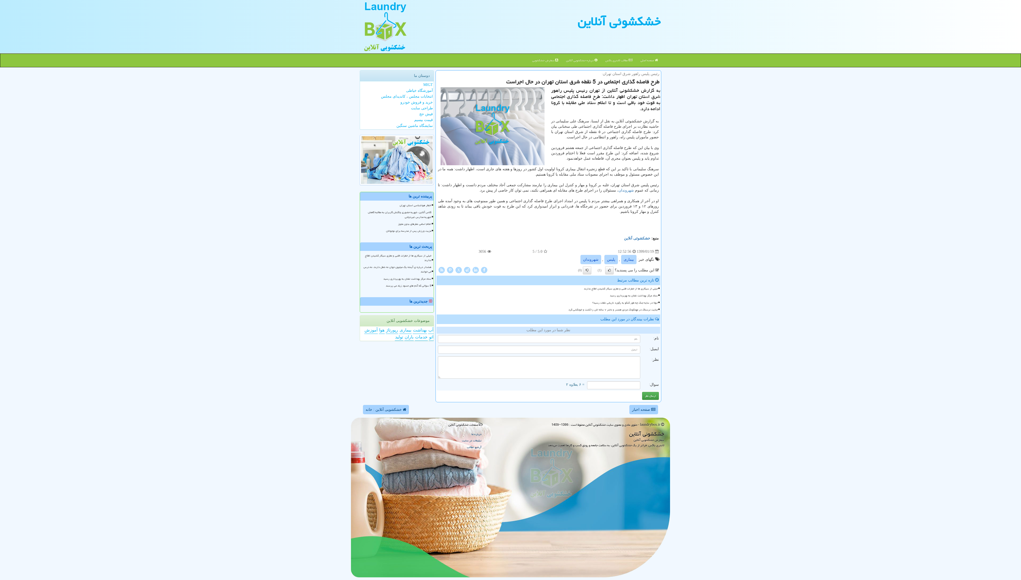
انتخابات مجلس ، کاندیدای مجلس (407, 96)
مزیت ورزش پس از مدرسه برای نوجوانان (408, 231)
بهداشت (420, 330)
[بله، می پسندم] (609, 270)
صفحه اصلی (648, 60)
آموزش (371, 330)
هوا (381, 330)
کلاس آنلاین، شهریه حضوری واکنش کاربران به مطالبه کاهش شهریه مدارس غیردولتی (399, 214)
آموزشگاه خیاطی (419, 91)
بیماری (629, 260)
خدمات (421, 337)
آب (430, 330)
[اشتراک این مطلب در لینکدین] (475, 270)
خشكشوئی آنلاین (619, 21)
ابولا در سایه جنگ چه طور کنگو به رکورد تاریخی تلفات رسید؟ (625, 302)
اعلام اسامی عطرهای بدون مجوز (414, 224)
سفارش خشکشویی (543, 60)
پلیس (611, 260)
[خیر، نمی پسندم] (587, 270)
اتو (431, 337)
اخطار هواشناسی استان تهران (415, 205)
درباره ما (476, 434)
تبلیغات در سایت (472, 440)
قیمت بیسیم (423, 120)
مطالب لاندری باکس (617, 60)
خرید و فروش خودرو (416, 102)
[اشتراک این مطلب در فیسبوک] (484, 270)
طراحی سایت (422, 108)
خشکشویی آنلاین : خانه (384, 410)
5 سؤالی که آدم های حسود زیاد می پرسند (408, 285)
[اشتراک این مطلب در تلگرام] (467, 270)
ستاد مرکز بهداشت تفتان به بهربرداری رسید (634, 295)
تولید (399, 337)
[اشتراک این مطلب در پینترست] (450, 270)
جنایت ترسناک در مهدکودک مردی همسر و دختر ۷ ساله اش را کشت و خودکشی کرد (613, 309)
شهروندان (626, 190)
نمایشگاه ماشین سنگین (414, 126)
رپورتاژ (392, 330)
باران (409, 337)
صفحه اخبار (641, 410)
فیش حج (426, 114)
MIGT (428, 85)
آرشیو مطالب (474, 447)
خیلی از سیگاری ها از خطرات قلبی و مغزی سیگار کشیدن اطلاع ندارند (621, 288)
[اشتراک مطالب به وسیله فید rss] (441, 270)
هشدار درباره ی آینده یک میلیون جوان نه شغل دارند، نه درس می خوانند (397, 269)
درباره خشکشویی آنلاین (580, 60)
